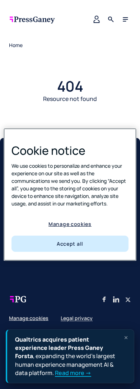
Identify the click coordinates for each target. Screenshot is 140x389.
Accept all (70, 243)
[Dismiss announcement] (126, 338)
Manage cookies (70, 224)
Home (16, 45)
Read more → (73, 373)
